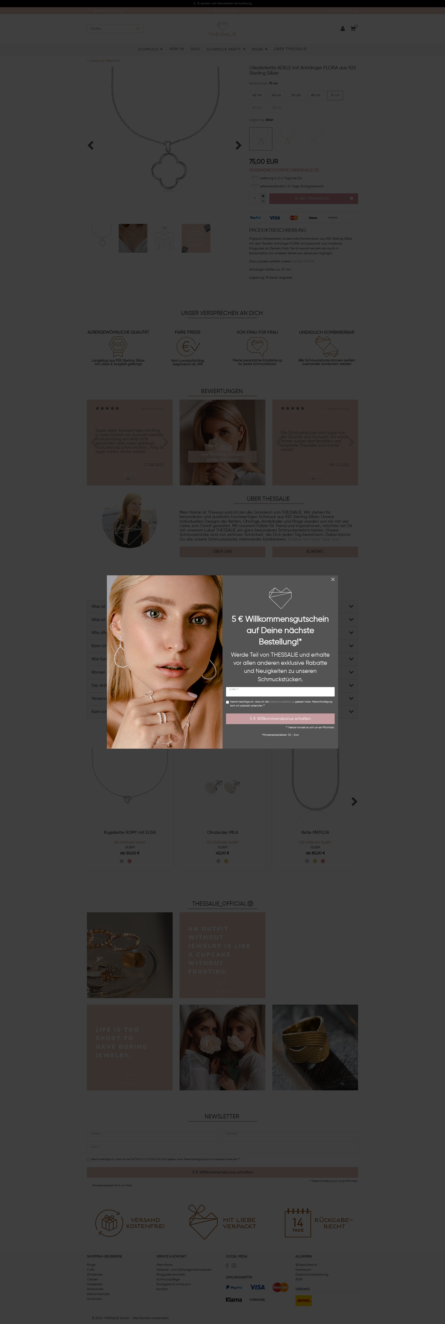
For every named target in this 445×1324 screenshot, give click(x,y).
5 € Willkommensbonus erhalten (280, 719)
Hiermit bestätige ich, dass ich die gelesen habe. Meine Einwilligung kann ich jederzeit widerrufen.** (281, 703)
